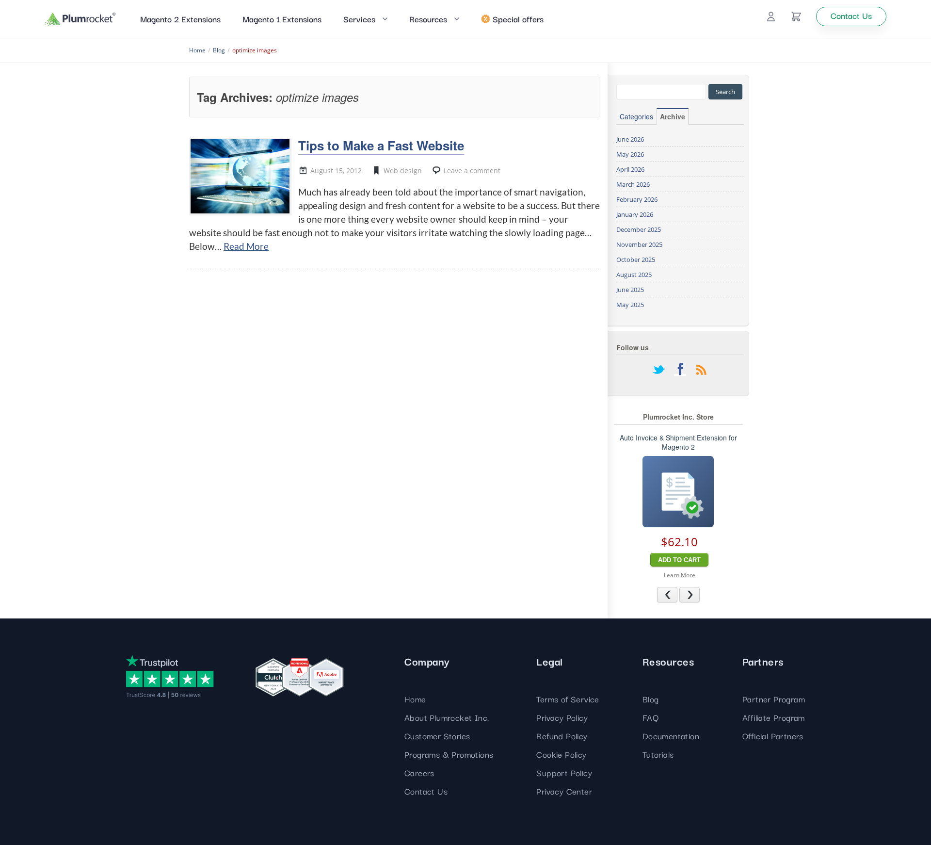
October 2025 (635, 259)
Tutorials (658, 754)
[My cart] (796, 16)
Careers (419, 772)
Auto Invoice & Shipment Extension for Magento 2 (678, 442)
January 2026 (634, 214)
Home (415, 698)
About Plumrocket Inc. (446, 717)
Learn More (679, 575)
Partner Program (773, 698)
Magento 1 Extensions (281, 18)
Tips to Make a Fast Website (381, 145)
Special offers (518, 18)
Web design (403, 170)
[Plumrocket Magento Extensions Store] (80, 19)
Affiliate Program (773, 717)
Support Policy (564, 772)
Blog (650, 698)
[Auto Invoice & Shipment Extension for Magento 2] (678, 491)
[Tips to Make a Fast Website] (240, 176)
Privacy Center (564, 790)
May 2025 (630, 304)
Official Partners (772, 735)
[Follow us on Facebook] (680, 370)
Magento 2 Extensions (180, 18)
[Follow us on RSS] (701, 370)
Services (359, 18)
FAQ (650, 717)
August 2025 (634, 274)
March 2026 (633, 184)
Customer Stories (437, 735)
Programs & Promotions (448, 754)
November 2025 (639, 244)
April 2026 (630, 169)
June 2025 (630, 289)
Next (699, 594)
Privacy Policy (562, 717)
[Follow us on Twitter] (658, 370)
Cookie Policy (561, 754)
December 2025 (638, 229)
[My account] (771, 16)
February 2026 (637, 199)
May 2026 (630, 154)
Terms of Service (567, 698)
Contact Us (426, 790)
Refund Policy (561, 735)
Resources (428, 18)
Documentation (670, 735)
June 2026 (630, 139)
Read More (246, 246)
